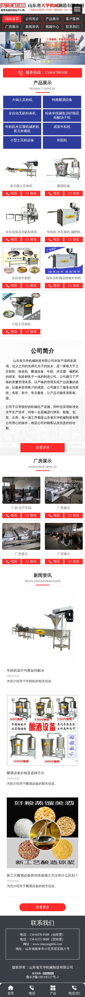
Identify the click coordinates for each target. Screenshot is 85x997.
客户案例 (72, 19)
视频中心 (52, 27)
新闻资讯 (32, 27)
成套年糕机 (61, 127)
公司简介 (32, 19)
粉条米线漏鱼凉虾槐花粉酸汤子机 (62, 115)
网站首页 (12, 19)
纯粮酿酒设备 (62, 100)
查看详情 (42, 447)
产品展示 (52, 19)
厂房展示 (12, 27)
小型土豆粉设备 (22, 140)
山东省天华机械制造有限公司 (51, 967)
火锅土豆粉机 (22, 100)
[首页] (10, 987)
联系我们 (72, 27)
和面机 (62, 140)
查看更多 (42, 907)
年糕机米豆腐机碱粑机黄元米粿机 (22, 129)
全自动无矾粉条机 (22, 113)
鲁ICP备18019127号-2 (42, 977)
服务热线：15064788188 (46, 72)
